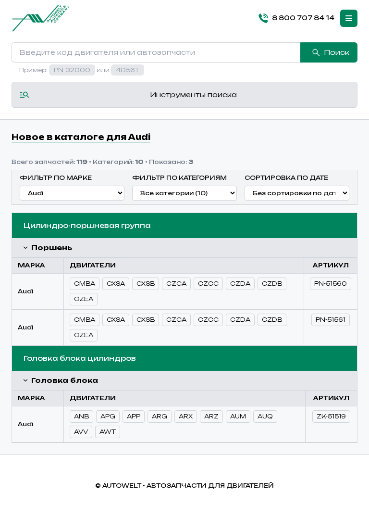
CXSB (145, 283)
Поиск (336, 52)
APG (107, 416)
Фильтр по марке (56, 177)
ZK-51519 (331, 416)
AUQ (265, 416)
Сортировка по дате (286, 177)
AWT (107, 431)
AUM (238, 416)
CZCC (208, 283)
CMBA (84, 283)
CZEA (83, 299)
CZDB (272, 283)
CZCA (176, 283)
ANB (81, 416)
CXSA (116, 283)
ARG (159, 416)
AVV (81, 431)
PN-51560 (330, 283)
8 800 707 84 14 (303, 18)
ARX (186, 416)
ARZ (211, 416)
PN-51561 (330, 319)
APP (133, 416)
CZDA (240, 283)
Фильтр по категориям (179, 177)
